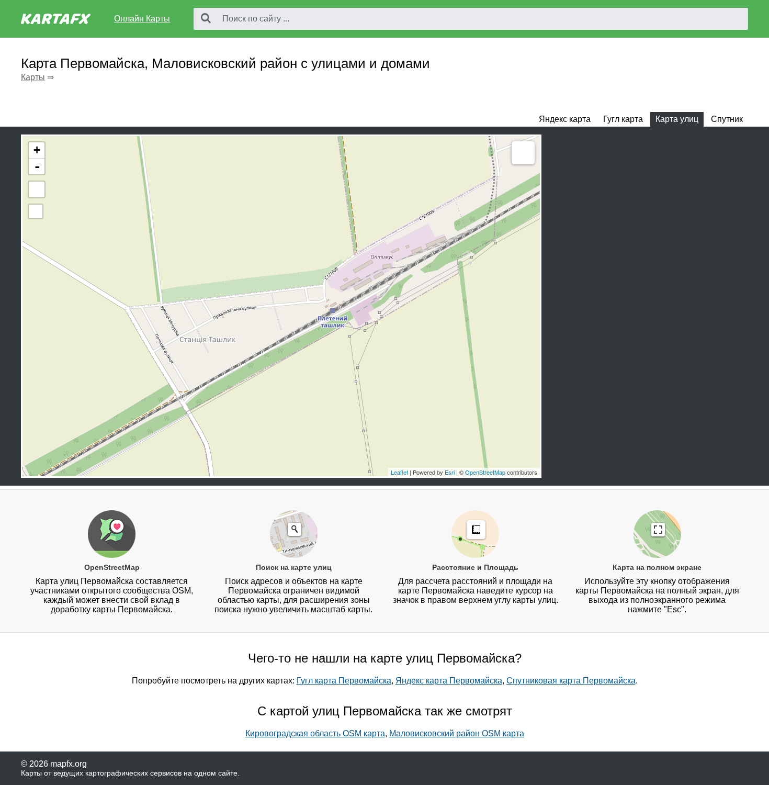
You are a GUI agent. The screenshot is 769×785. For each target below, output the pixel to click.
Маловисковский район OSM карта (456, 733)
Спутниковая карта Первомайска (571, 680)
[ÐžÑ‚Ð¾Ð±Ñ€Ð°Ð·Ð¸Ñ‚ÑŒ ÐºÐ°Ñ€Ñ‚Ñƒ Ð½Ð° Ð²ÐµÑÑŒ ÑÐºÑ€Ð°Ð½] (36, 189)
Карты (33, 77)
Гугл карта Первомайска (344, 680)
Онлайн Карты (142, 18)
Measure (523, 152)
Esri (450, 472)
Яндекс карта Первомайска (448, 680)
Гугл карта (623, 119)
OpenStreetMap (485, 472)
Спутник (727, 119)
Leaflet (399, 472)
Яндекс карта (565, 119)
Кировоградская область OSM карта (315, 733)
